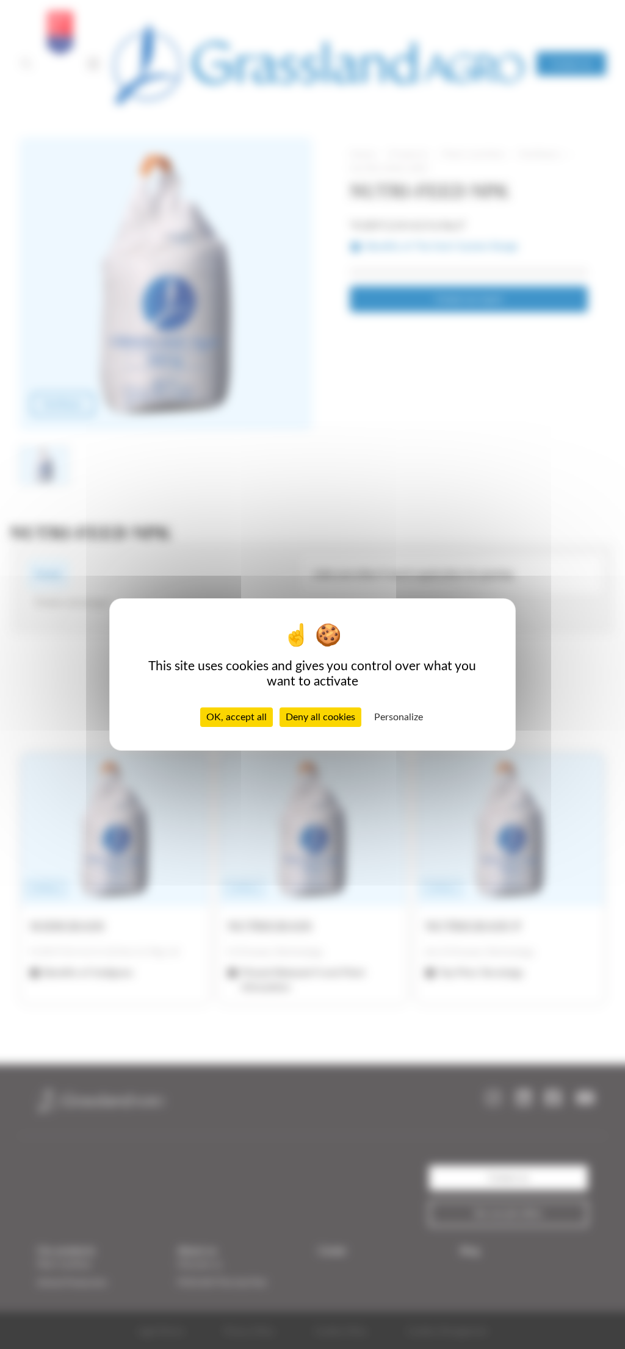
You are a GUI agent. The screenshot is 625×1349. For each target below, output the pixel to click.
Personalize (398, 717)
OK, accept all (236, 717)
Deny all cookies (320, 717)
